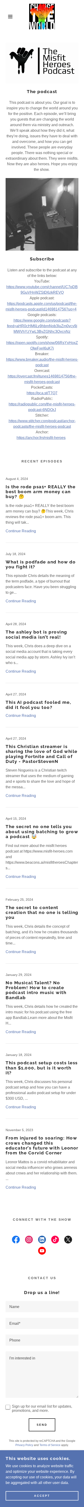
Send (42, 1424)
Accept (42, 1495)
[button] (7, 16)
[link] (42, 16)
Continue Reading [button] (21, 531)
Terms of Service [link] (49, 1445)
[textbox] (42, 1306)
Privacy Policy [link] (24, 1445)
